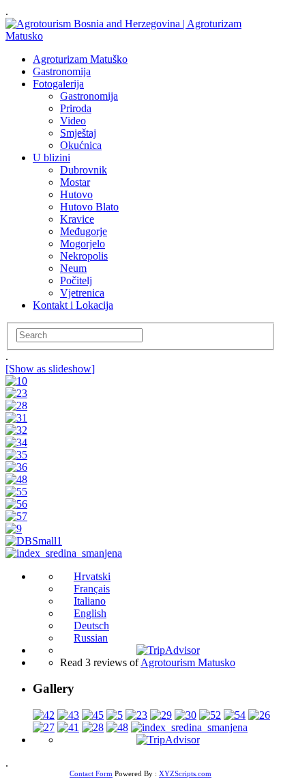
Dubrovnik (83, 170)
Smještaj (78, 133)
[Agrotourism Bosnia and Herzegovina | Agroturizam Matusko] (140, 36)
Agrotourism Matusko (187, 662)
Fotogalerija (58, 84)
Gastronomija (62, 71)
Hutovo (76, 194)
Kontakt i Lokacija (73, 305)
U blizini (51, 157)
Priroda (75, 108)
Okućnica (81, 145)
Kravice (77, 219)
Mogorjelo (82, 243)
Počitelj (76, 280)
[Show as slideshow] (50, 368)
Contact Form (91, 773)
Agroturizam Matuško (80, 59)
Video (73, 120)
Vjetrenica (82, 293)
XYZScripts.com (185, 773)
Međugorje (83, 231)
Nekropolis (84, 256)
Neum (73, 268)
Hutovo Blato (89, 206)
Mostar (75, 182)
